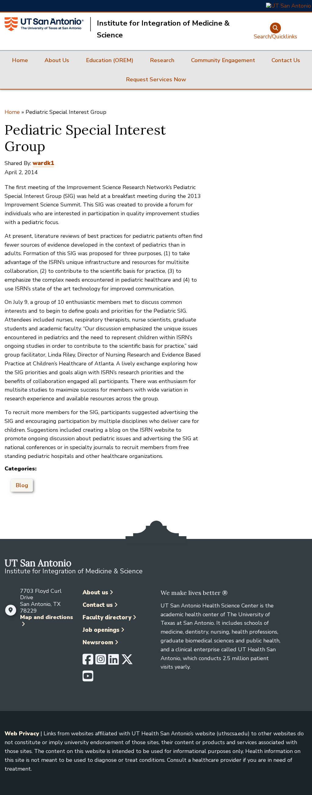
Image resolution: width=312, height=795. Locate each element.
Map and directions (46, 617)
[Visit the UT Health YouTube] (88, 679)
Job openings (101, 630)
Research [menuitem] (162, 60)
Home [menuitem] (20, 60)
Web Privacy (22, 733)
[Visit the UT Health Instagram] (100, 662)
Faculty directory (107, 617)
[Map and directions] (11, 610)
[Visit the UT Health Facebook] (88, 662)
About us (95, 592)
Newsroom (98, 642)
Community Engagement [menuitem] (223, 60)
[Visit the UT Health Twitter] (127, 662)
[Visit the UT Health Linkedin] (113, 662)
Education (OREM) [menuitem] (109, 60)
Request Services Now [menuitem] (156, 79)
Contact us (98, 605)
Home (12, 112)
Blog (22, 485)
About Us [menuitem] (56, 60)
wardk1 (43, 163)
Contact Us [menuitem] (285, 60)
